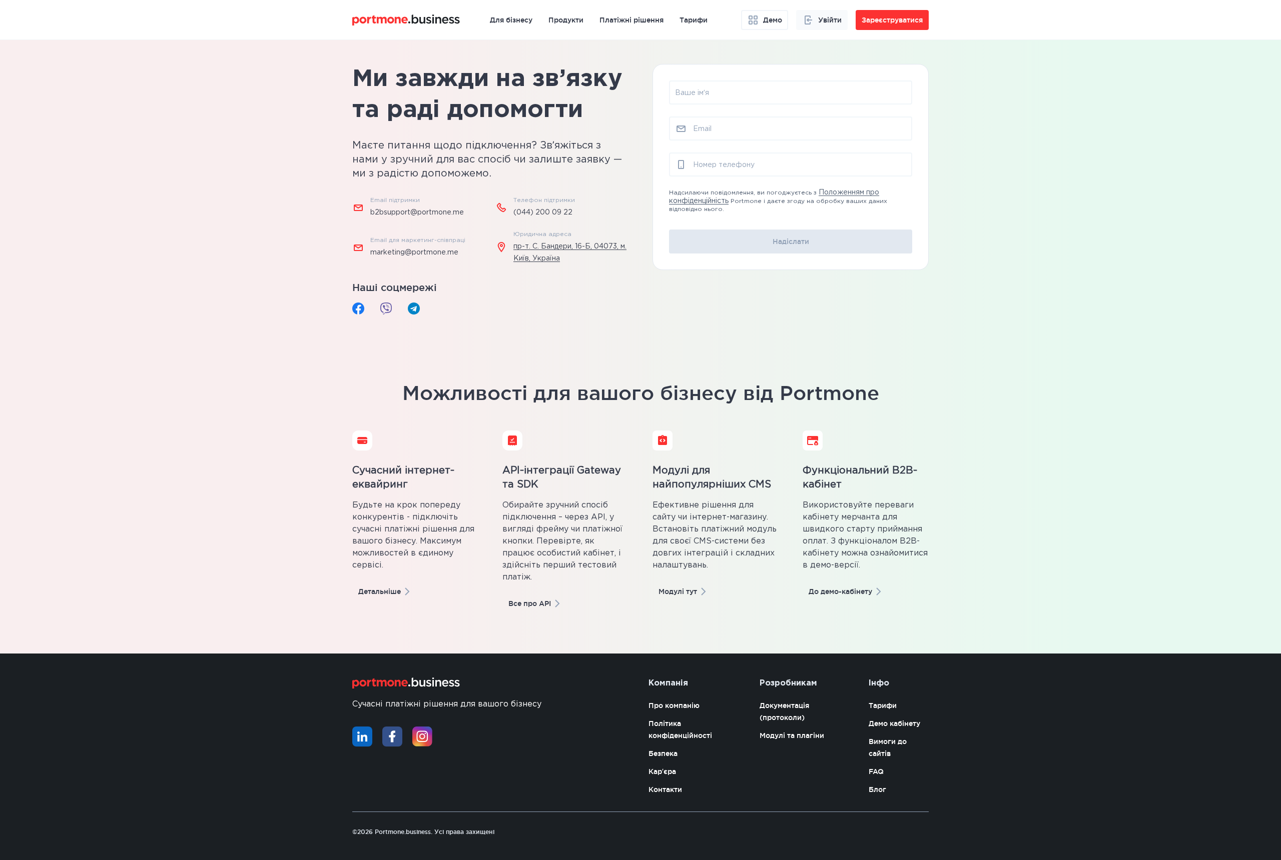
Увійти (830, 20)
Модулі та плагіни (792, 736)
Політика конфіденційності (680, 730)
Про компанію (674, 706)
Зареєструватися (892, 20)
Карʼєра (662, 772)
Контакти (665, 790)
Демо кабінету (894, 724)
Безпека (663, 754)
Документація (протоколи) (784, 712)
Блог (877, 790)
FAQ (876, 772)
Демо (772, 20)
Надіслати (791, 242)
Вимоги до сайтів (888, 748)
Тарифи (883, 706)
